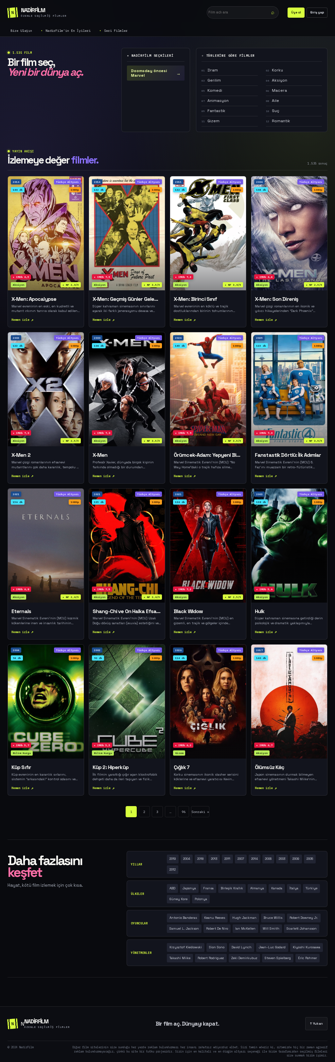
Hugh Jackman (244, 918)
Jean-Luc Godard (272, 947)
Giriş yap (317, 12)
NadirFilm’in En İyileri (68, 31)
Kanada (276, 888)
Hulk (259, 611)
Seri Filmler (116, 31)
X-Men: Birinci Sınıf (195, 299)
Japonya (189, 888)
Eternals (21, 611)
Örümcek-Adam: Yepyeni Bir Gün (208, 455)
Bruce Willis (273, 918)
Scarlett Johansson (302, 928)
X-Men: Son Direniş (276, 299)
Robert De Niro (217, 928)
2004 (186, 859)
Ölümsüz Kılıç (269, 767)
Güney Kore (178, 899)
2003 (282, 859)
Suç (272, 110)
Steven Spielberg (278, 958)
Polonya (201, 899)
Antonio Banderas (183, 918)
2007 (241, 859)
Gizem (211, 121)
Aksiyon (276, 80)
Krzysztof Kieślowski (185, 947)
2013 (214, 859)
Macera (276, 90)
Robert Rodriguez (211, 958)
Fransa (208, 888)
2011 (227, 859)
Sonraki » (200, 812)
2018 (200, 859)
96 (183, 812)
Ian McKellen (245, 928)
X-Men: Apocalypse (33, 299)
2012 (172, 869)
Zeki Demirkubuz (244, 958)
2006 (268, 859)
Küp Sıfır (21, 767)
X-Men (100, 455)
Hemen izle (20, 319)
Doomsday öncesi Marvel (156, 73)
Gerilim (211, 80)
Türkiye (311, 888)
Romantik (278, 121)
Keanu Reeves (214, 918)
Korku (274, 70)
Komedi (212, 90)
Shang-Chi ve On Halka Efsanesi (127, 611)
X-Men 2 (20, 455)
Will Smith (271, 928)
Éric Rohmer (307, 958)
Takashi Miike (179, 958)
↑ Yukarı (316, 1023)
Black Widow (188, 611)
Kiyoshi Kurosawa (306, 947)
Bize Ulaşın (21, 31)
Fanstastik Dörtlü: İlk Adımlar (288, 455)
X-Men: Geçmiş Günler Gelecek (127, 299)
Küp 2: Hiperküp (111, 767)
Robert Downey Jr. (304, 918)
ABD (172, 888)
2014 (254, 859)
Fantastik (213, 110)
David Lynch (242, 947)
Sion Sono (216, 947)
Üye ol (296, 12)
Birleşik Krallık (232, 888)
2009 (295, 859)
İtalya (294, 888)
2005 (310, 859)
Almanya (257, 888)
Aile (272, 100)
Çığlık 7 (181, 767)
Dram (210, 70)
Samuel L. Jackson (184, 928)
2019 (172, 859)
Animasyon (215, 100)
